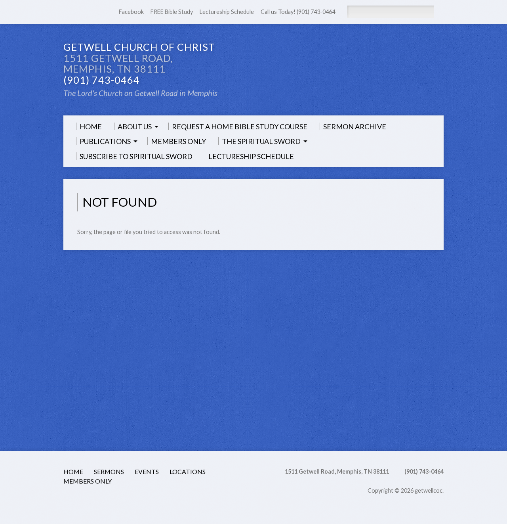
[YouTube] (131, 501)
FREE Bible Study (172, 11)
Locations (188, 471)
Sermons (109, 471)
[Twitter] (99, 501)
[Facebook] (77, 12)
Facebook (131, 11)
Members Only (87, 481)
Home (73, 471)
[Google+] (110, 501)
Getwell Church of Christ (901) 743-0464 (139, 63)
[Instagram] (163, 501)
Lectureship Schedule (227, 11)
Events (147, 471)
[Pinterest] (120, 501)
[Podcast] (77, 501)
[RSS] (67, 12)
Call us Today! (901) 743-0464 (298, 11)
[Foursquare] (174, 501)
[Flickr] (152, 501)
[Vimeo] (142, 501)
